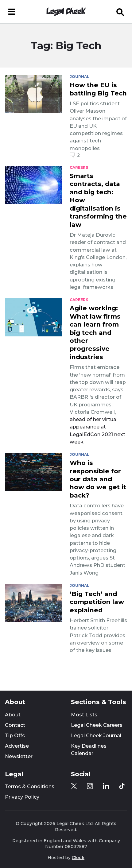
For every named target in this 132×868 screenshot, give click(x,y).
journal (79, 77)
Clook (78, 857)
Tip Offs (15, 735)
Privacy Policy (22, 797)
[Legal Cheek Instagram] (90, 786)
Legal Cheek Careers (96, 725)
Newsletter (19, 756)
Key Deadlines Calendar (89, 749)
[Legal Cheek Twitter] (74, 786)
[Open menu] (11, 11)
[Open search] (120, 11)
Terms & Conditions (29, 786)
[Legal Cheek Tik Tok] (122, 786)
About (13, 715)
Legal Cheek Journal (96, 735)
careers (79, 167)
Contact (15, 725)
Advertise (17, 746)
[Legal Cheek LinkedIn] (106, 786)
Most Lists (84, 715)
